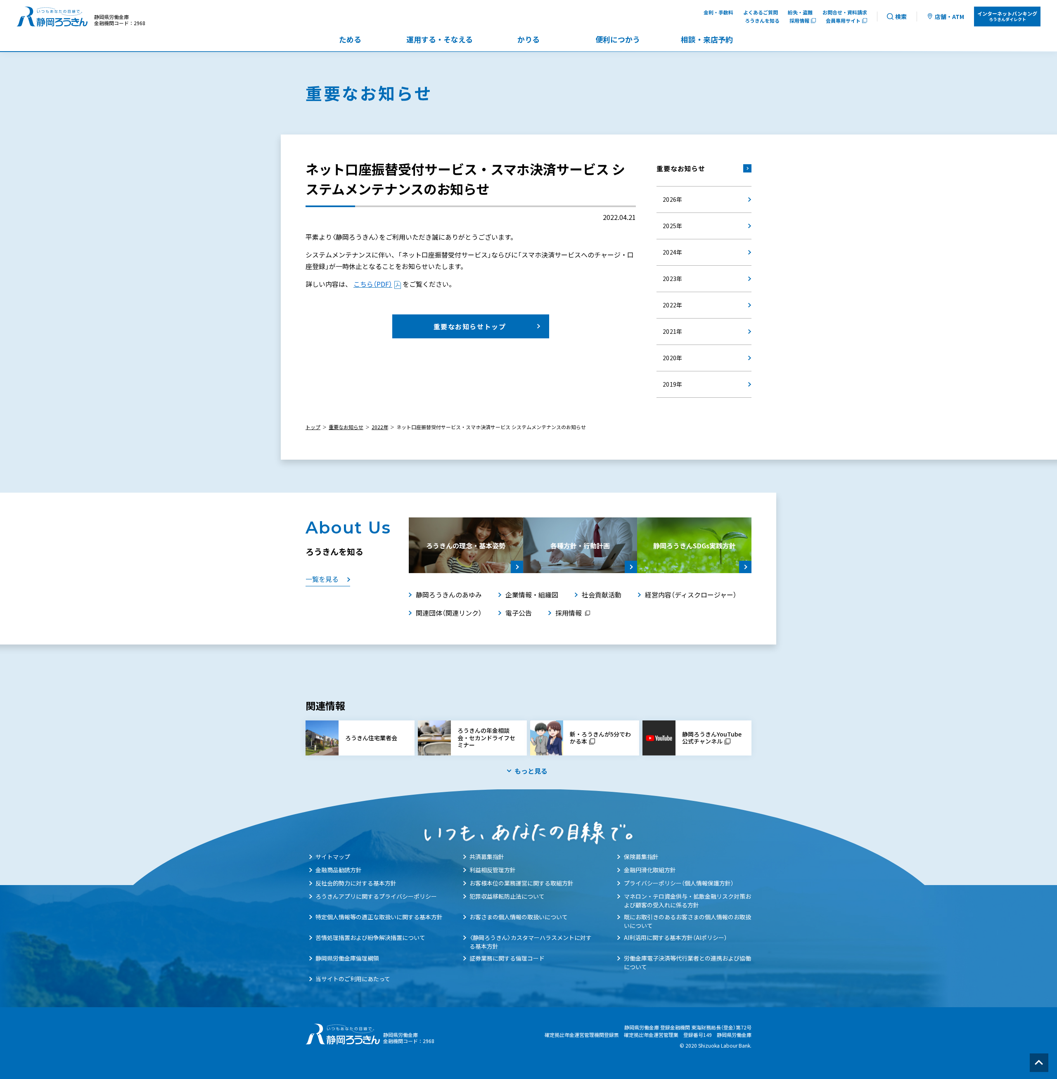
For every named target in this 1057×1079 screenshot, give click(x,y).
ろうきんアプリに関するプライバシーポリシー (376, 896)
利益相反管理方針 (492, 870)
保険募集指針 (641, 856)
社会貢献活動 (601, 595)
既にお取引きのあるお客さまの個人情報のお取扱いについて (687, 921)
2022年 (380, 427)
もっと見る (530, 771)
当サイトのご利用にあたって (352, 979)
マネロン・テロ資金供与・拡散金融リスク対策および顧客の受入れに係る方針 (687, 900)
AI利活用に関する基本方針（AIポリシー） (675, 937)
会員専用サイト (843, 20)
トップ (313, 427)
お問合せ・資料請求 (844, 12)
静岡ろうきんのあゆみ (449, 595)
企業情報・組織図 (531, 595)
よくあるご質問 (760, 12)
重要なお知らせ (680, 168)
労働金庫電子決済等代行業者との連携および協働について (687, 962)
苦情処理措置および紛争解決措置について (370, 937)
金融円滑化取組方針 (650, 870)
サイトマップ (332, 856)
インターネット (1007, 16)
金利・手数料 (718, 12)
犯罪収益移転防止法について (507, 896)
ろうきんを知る (762, 20)
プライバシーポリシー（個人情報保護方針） (679, 883)
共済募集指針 (486, 856)
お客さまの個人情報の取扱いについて (518, 917)
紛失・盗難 (800, 12)
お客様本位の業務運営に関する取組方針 (521, 883)
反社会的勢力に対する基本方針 (355, 883)
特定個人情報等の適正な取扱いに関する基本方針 (379, 917)
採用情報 (799, 20)
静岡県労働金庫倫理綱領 (347, 958)
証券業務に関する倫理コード (507, 958)
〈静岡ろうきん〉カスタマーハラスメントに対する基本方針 (530, 941)
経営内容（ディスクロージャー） (691, 595)
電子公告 (518, 613)
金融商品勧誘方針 (338, 870)
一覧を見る (322, 579)
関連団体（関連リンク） (449, 613)
